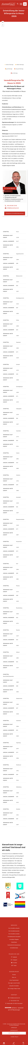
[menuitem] (17, 4)
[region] (14, 43)
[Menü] (20, 4)
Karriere (14, 974)
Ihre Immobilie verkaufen (14, 928)
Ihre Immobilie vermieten (14, 934)
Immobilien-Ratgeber (14, 939)
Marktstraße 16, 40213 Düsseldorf (14, 1003)
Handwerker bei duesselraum (14, 945)
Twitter (15, 965)
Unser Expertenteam (14, 980)
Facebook (15, 957)
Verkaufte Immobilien (14, 985)
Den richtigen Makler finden (14, 988)
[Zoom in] (2, 22)
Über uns (14, 977)
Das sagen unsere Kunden (14, 983)
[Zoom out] (2, 25)
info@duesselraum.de (13, 208)
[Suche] (17, 4)
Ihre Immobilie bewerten (14, 931)
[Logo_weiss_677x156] (8, 4)
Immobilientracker (14, 948)
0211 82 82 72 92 (12, 205)
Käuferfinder (14, 942)
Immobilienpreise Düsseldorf (14, 936)
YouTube (15, 962)
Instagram (15, 960)
